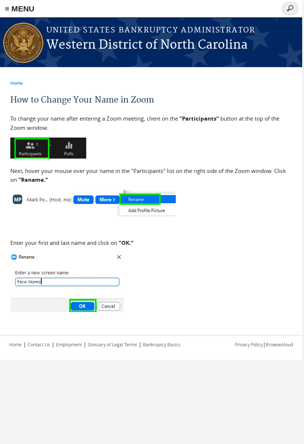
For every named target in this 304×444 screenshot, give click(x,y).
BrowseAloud (279, 344)
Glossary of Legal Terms (112, 344)
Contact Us (39, 344)
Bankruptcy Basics (162, 344)
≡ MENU (19, 8)
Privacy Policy (249, 344)
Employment (69, 344)
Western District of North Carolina (147, 45)
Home (16, 83)
